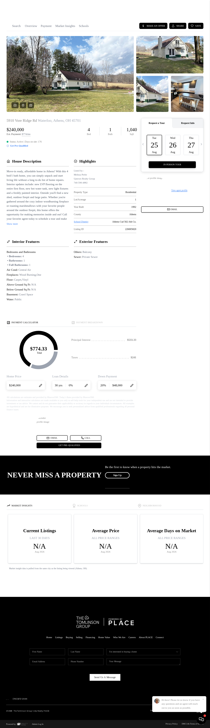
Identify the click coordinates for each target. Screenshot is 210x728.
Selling (79, 637)
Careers (132, 637)
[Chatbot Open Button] (201, 719)
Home (49, 637)
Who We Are (119, 637)
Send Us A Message (105, 677)
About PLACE (146, 637)
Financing (90, 637)
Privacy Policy (172, 724)
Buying (69, 637)
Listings (59, 637)
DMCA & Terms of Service (193, 724)
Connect (160, 637)
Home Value (104, 637)
